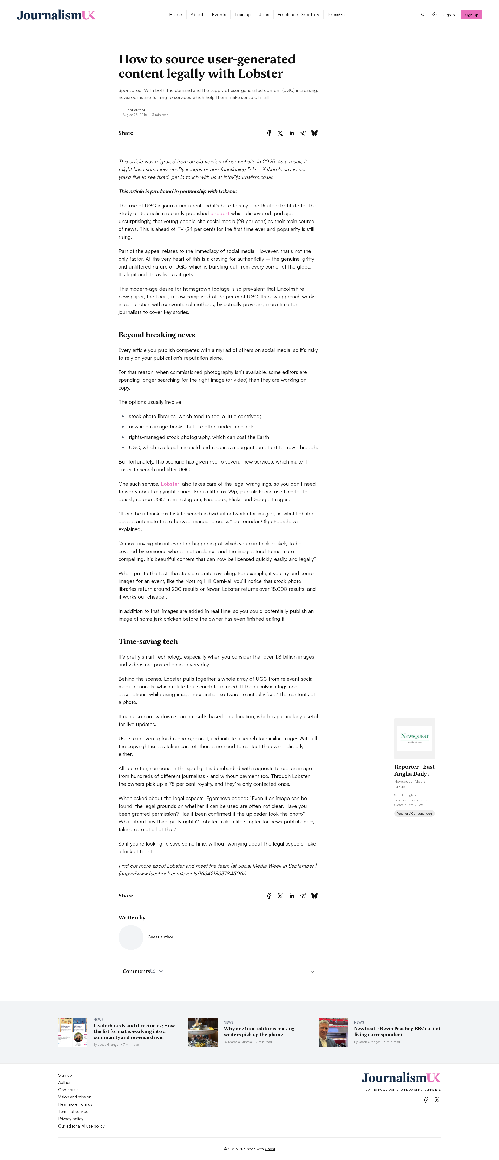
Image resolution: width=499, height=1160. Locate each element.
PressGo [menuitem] (336, 14)
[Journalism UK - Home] (87, 14)
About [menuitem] (197, 14)
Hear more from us (75, 1104)
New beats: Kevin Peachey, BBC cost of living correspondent (397, 1031)
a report (220, 213)
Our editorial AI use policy (81, 1126)
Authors (65, 1082)
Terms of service (73, 1111)
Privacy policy (70, 1118)
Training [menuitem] (242, 14)
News (98, 1019)
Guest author (134, 109)
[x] (437, 1099)
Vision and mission (74, 1096)
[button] (423, 14)
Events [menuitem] (219, 14)
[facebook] (425, 1099)
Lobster (170, 483)
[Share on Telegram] (303, 133)
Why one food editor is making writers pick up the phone (259, 1031)
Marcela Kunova (240, 1042)
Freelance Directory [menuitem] (298, 14)
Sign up (65, 1075)
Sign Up (472, 14)
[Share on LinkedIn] (291, 133)
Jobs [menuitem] (264, 14)
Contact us (68, 1089)
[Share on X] (280, 133)
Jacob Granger (109, 1044)
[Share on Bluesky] (314, 133)
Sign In (449, 14)
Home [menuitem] (175, 14)
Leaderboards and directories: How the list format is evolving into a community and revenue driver (134, 1031)
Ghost (270, 1148)
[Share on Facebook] (268, 133)
